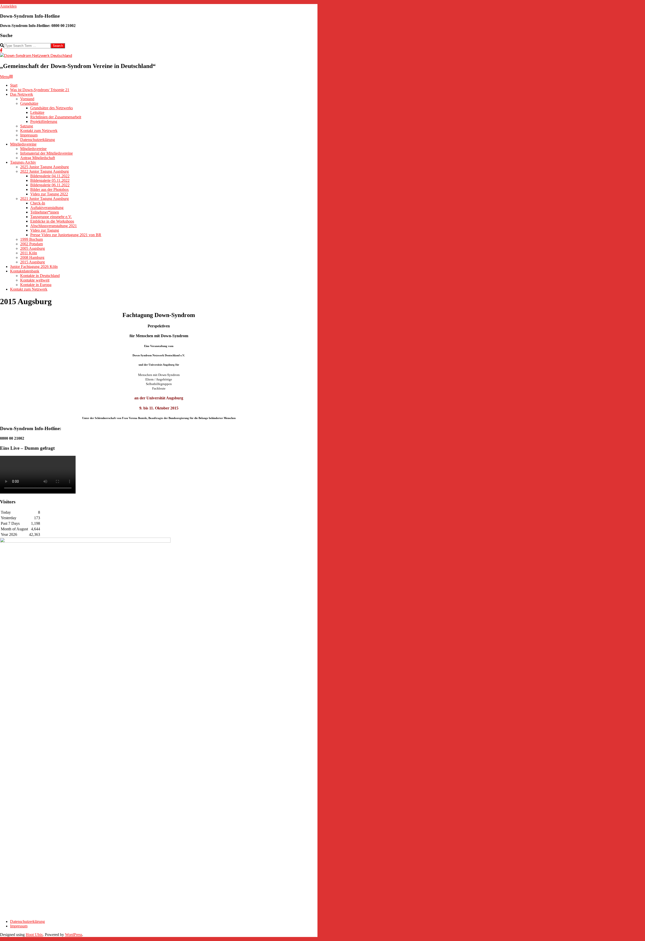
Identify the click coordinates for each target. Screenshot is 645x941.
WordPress (73, 934)
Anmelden (8, 6)
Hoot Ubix (34, 934)
